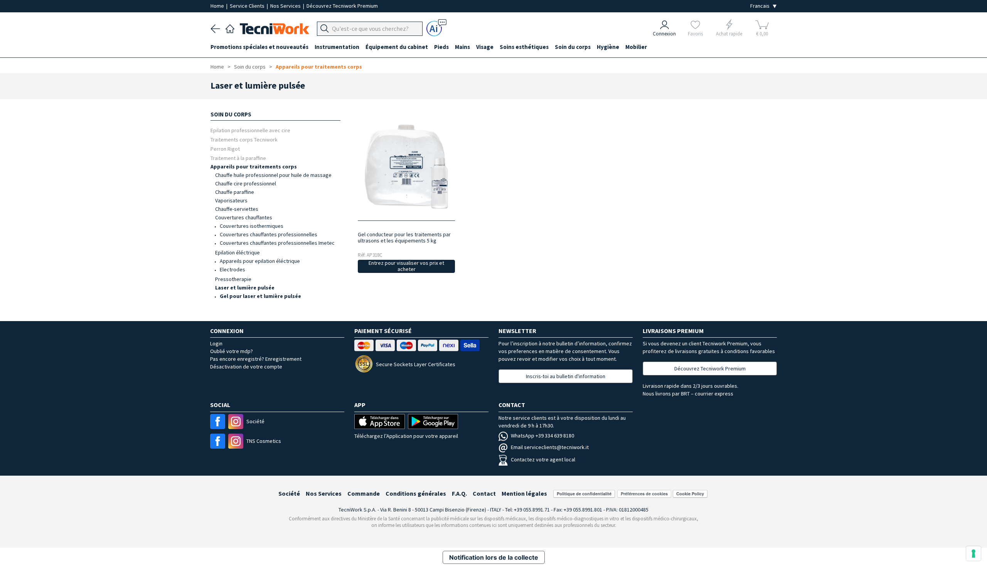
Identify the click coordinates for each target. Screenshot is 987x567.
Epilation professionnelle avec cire (250, 130)
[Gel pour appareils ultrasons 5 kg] (406, 166)
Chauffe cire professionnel (245, 183)
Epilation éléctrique (237, 252)
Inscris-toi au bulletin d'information (565, 376)
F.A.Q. (459, 493)
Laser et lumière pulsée (245, 287)
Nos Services (286, 5)
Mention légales (524, 493)
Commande (363, 493)
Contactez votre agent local (543, 459)
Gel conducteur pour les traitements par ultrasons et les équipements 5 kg (404, 237)
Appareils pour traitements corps (319, 66)
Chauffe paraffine (234, 192)
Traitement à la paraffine (238, 158)
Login (216, 343)
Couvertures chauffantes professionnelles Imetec (277, 243)
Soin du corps (250, 66)
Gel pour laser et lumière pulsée (260, 296)
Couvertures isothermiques (251, 226)
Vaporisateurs (231, 200)
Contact (484, 493)
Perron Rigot (225, 148)
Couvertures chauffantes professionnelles (268, 234)
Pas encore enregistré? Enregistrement (255, 358)
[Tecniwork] (230, 27)
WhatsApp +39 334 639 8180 (542, 435)
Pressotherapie (233, 279)
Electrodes (232, 269)
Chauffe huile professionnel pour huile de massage (273, 175)
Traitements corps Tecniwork (244, 139)
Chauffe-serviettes (236, 209)
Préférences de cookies (644, 493)
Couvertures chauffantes (243, 217)
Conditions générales (416, 493)
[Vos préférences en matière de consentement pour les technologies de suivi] (973, 553)
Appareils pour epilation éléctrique (260, 261)
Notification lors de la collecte (493, 557)
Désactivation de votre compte (246, 366)
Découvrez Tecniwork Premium (342, 5)
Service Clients (248, 5)
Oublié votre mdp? (231, 351)
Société (289, 493)
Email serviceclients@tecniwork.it (550, 447)
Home (218, 5)
